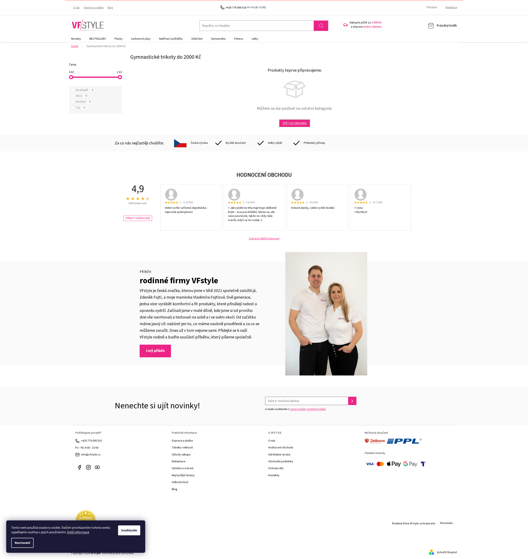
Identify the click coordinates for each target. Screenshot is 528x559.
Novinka (83, 102)
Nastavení (22, 543)
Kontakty (273, 475)
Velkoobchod (180, 482)
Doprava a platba (94, 8)
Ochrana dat (275, 468)
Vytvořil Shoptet (447, 552)
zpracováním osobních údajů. (308, 409)
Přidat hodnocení (138, 218)
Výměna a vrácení (182, 468)
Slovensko (446, 523)
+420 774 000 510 (91, 441)
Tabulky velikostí (182, 447)
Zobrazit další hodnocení (264, 239)
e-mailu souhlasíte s (295, 409)
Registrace (451, 7)
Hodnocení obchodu (280, 447)
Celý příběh (155, 350)
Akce (81, 96)
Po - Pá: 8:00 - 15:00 (86, 448)
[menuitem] (76, 38)
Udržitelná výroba (279, 455)
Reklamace (178, 461)
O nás (76, 8)
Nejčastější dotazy (183, 475)
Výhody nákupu (181, 455)
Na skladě (84, 90)
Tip (80, 108)
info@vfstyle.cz (91, 455)
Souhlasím (129, 530)
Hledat (321, 26)
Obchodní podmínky (280, 461)
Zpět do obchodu (295, 123)
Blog (110, 8)
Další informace (78, 532)
